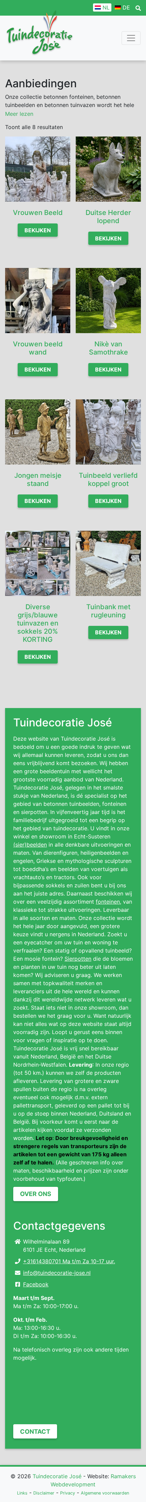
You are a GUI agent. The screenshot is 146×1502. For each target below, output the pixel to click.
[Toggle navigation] (131, 38)
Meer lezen (19, 113)
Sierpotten (78, 958)
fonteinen (108, 901)
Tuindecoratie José (57, 1476)
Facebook (36, 1284)
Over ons (35, 1193)
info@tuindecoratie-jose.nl (57, 1272)
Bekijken (37, 230)
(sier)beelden (30, 844)
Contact (35, 1431)
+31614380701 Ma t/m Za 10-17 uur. (69, 1261)
